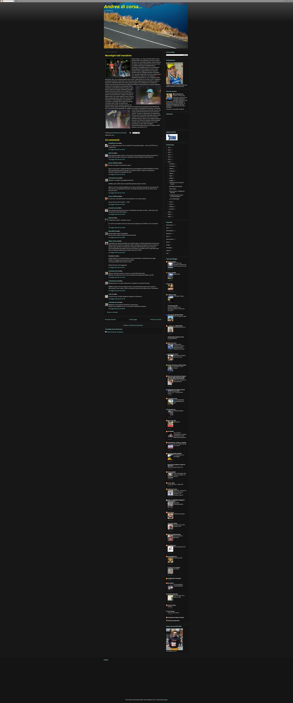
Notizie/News (169, 230)
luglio (171, 175)
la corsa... (170, 283)
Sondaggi (168, 247)
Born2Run (171, 583)
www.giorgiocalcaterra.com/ (176, 337)
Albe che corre (172, 343)
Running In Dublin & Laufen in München (176, 465)
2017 (169, 147)
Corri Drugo (171, 611)
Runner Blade (172, 472)
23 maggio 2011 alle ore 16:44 (117, 193)
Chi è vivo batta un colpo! (180, 316)
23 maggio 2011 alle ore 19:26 (117, 214)
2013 (169, 157)
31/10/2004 (176, 568)
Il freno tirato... (173, 188)
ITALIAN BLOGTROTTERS (175, 315)
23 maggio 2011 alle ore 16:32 (117, 174)
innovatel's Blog (172, 523)
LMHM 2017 (177, 422)
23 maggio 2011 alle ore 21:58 (117, 227)
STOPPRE (171, 431)
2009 (169, 214)
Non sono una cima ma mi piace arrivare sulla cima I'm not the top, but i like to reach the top (177, 377)
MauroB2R (112, 231)
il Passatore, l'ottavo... (179, 296)
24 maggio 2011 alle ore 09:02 (117, 237)
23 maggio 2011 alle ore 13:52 (117, 149)
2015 (169, 152)
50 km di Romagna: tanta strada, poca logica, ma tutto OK (180, 475)
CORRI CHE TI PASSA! (174, 578)
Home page (133, 319)
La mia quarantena (172, 338)
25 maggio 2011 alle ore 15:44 (117, 277)
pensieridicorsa (172, 556)
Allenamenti (169, 225)
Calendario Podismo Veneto (176, 617)
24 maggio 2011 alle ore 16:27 (117, 267)
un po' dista (171, 483)
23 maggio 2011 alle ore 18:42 (117, 204)
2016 (169, 150)
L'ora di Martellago (174, 199)
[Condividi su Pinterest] (139, 133)
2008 (169, 216)
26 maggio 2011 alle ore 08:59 (117, 308)
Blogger (165, 699)
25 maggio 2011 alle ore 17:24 (117, 298)
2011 (169, 161)
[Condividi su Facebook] (137, 133)
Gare (113, 135)
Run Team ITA (172, 420)
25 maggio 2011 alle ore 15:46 (117, 290)
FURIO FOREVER (173, 594)
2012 (169, 159)
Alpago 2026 (177, 274)
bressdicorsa (112, 208)
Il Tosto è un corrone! (174, 567)
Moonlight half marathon (175, 186)
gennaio (171, 209)
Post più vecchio (155, 319)
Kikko (110, 153)
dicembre (172, 164)
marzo (171, 204)
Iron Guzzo (171, 512)
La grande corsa (172, 398)
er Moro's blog (172, 294)
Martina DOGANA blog (174, 534)
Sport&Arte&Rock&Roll (174, 453)
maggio (171, 180)
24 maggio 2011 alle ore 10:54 (117, 252)
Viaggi (168, 245)
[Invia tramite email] (133, 133)
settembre (172, 171)
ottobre (171, 168)
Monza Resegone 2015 (179, 546)
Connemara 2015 (178, 558)
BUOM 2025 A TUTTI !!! (179, 327)
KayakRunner (113, 143)
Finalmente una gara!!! (179, 513)
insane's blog (171, 605)
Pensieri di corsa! (173, 354)
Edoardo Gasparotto (174, 620)
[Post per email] (130, 132)
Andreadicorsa (113, 178)
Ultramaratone (170, 239)
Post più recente (110, 319)
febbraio (171, 206)
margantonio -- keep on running (177, 442)
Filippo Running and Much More (177, 365)
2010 (169, 212)
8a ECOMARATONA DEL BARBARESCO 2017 (179, 401)
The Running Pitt (172, 305)
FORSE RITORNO (178, 411)
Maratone (168, 233)
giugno (171, 178)
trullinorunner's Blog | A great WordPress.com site (176, 390)
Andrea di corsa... (123, 6)
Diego (110, 218)
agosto (171, 173)
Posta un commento (112, 312)
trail (167, 253)
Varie (167, 236)
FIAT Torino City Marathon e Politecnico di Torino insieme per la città (180, 264)
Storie (167, 242)
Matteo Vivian (112, 241)
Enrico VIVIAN (113, 163)
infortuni (168, 250)
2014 (169, 154)
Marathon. (170, 606)
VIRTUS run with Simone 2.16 (175, 467)
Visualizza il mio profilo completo (175, 109)
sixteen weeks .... (172, 261)
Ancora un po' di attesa (173, 612)
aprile (171, 202)
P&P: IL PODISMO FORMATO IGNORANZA (176, 500)
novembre (172, 166)
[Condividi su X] (136, 133)
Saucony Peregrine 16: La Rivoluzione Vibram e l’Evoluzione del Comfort (176, 309)
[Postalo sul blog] (134, 133)
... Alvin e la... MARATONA (175, 326)
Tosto (110, 294)
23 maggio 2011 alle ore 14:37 (117, 159)
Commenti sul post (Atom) (136, 325)
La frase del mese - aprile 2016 (175, 484)
